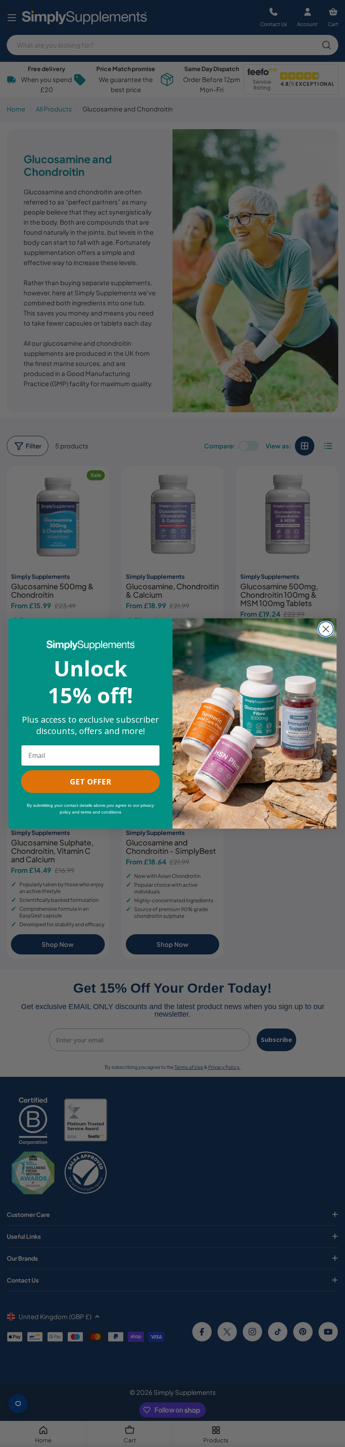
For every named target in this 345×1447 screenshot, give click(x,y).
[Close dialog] (325, 629)
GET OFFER (90, 782)
